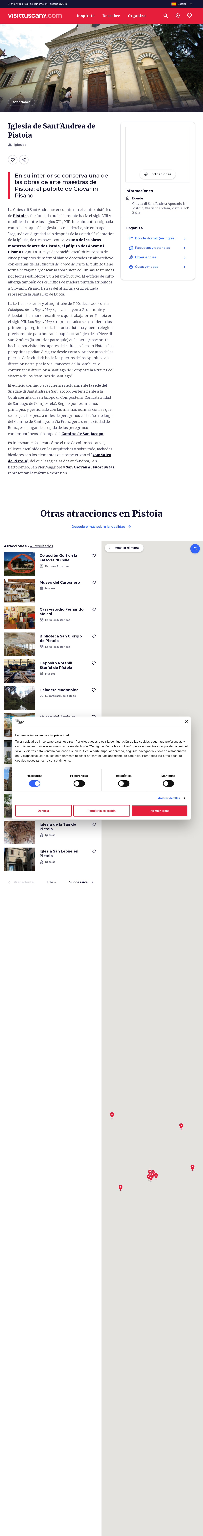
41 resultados (41, 546)
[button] (192, 1166)
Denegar (43, 810)
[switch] (79, 783)
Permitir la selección (101, 810)
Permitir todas (159, 810)
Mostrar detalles (168, 798)
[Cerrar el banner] (186, 721)
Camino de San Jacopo (82, 433)
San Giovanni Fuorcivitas (90, 467)
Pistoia (20, 215)
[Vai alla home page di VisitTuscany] (35, 16)
